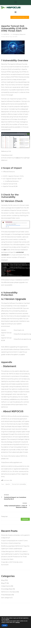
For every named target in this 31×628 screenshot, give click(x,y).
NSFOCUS (6, 34)
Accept (4, 625)
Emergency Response (19, 34)
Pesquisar (4, 516)
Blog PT (3, 583)
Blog (2, 580)
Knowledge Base (6, 589)
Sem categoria (6, 597)
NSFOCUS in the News (8, 592)
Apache (8, 484)
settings (18, 622)
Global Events (5, 586)
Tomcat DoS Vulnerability (19, 484)
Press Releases (6, 595)
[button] (15, 2)
